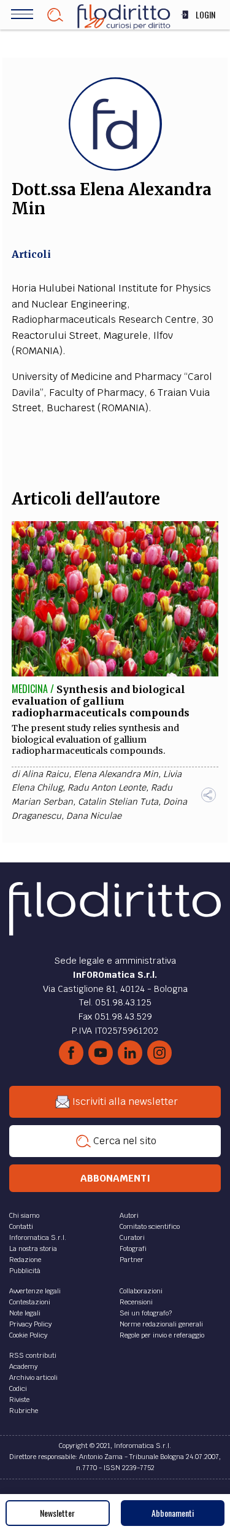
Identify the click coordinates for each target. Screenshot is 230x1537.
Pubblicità (24, 1270)
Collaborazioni (141, 1291)
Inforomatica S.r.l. (37, 1237)
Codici (18, 1388)
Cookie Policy (28, 1335)
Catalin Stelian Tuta (118, 801)
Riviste (19, 1399)
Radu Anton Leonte (106, 787)
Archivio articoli (33, 1377)
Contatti (21, 1226)
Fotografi (133, 1248)
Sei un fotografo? (146, 1313)
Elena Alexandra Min (116, 774)
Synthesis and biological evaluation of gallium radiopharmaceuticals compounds (101, 701)
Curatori (132, 1237)
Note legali (24, 1313)
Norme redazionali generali (161, 1324)
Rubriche (23, 1410)
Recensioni (136, 1302)
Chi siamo (24, 1215)
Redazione (25, 1259)
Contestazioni (29, 1302)
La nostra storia (33, 1248)
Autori (129, 1215)
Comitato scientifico (150, 1226)
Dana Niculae (93, 815)
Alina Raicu (45, 774)
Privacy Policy (30, 1324)
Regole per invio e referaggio (162, 1335)
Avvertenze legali (35, 1291)
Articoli (31, 254)
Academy (23, 1366)
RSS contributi (32, 1355)
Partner (132, 1259)
